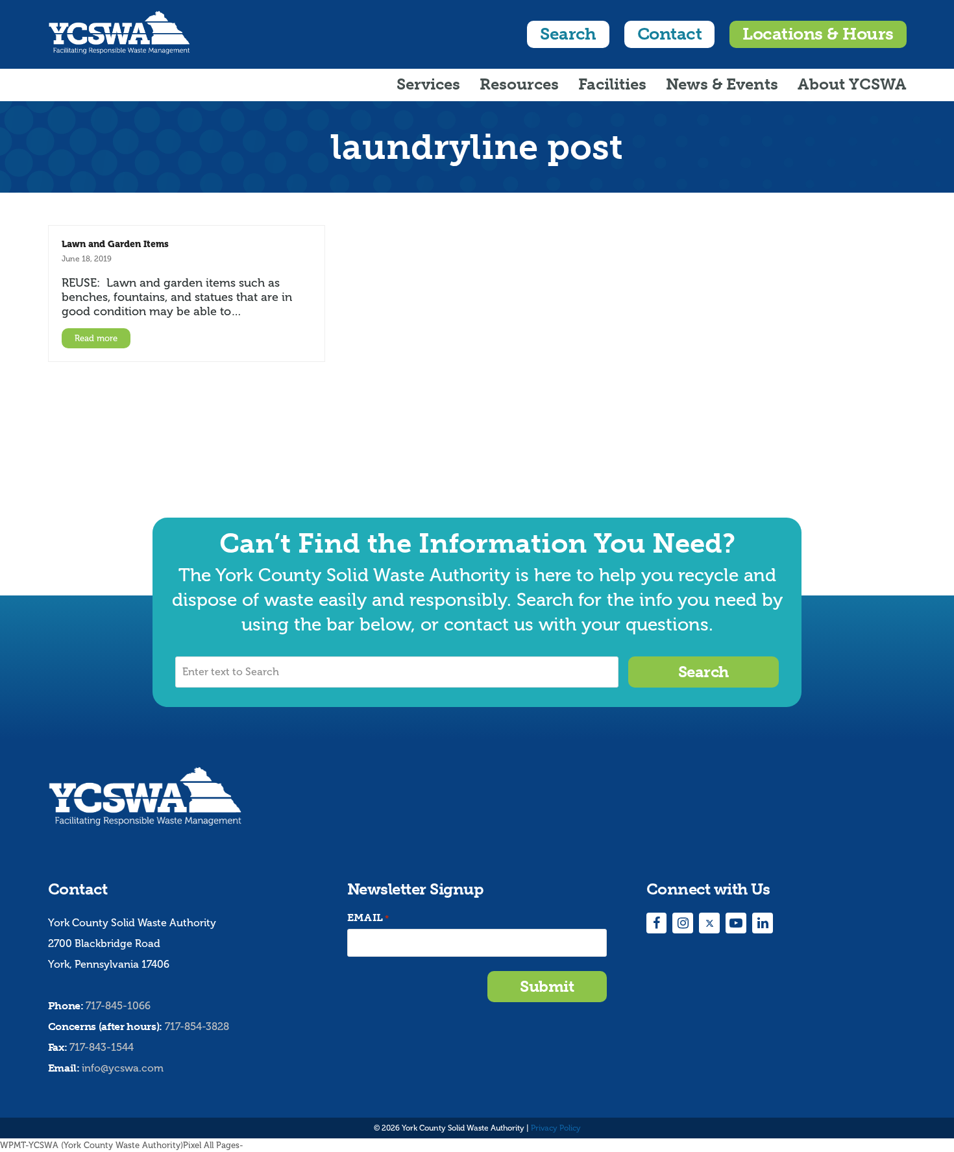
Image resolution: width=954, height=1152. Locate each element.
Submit (547, 986)
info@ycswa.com (123, 1068)
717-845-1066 (118, 1006)
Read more (96, 338)
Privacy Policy (556, 1128)
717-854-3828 (197, 1026)
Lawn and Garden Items (115, 244)
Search (568, 34)
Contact (669, 34)
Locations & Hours (817, 34)
